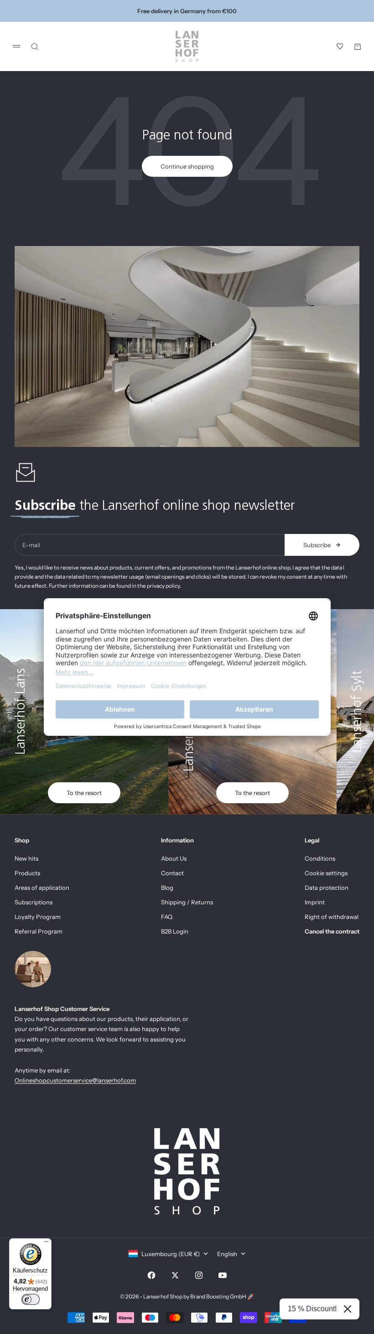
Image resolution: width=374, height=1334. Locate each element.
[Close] (347, 1309)
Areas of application (42, 887)
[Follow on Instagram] (198, 1275)
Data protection (326, 887)
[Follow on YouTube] (222, 1275)
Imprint (315, 902)
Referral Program (38, 931)
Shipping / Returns (187, 902)
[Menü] (46, 1243)
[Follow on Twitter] (175, 1275)
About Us (174, 858)
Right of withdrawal (331, 916)
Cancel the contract (332, 931)
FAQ (166, 916)
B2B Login (174, 931)
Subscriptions (33, 902)
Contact (172, 873)
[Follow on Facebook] (151, 1275)
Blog (167, 887)
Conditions (320, 858)
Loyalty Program (38, 916)
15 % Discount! (312, 1309)
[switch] (30, 1299)
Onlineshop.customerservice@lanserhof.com (75, 1080)
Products (27, 873)
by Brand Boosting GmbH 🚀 (218, 1296)
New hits (26, 858)
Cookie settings (326, 873)
